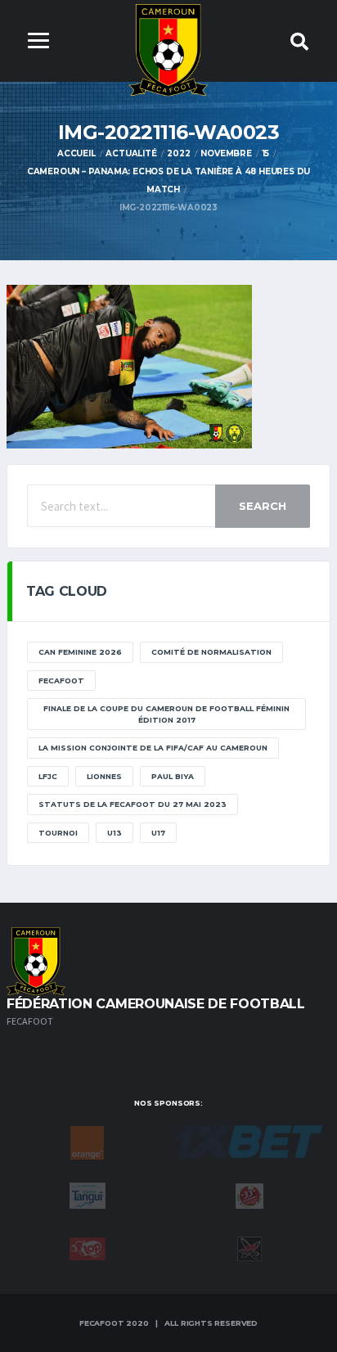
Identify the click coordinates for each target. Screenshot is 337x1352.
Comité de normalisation (211, 651)
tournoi (58, 832)
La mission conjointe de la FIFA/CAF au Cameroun (152, 747)
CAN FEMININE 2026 (80, 651)
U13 (114, 832)
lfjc (47, 776)
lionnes (104, 776)
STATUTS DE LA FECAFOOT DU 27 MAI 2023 (132, 804)
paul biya (172, 776)
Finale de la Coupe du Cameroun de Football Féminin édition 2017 (166, 714)
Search (262, 505)
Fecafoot (61, 680)
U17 (158, 832)
